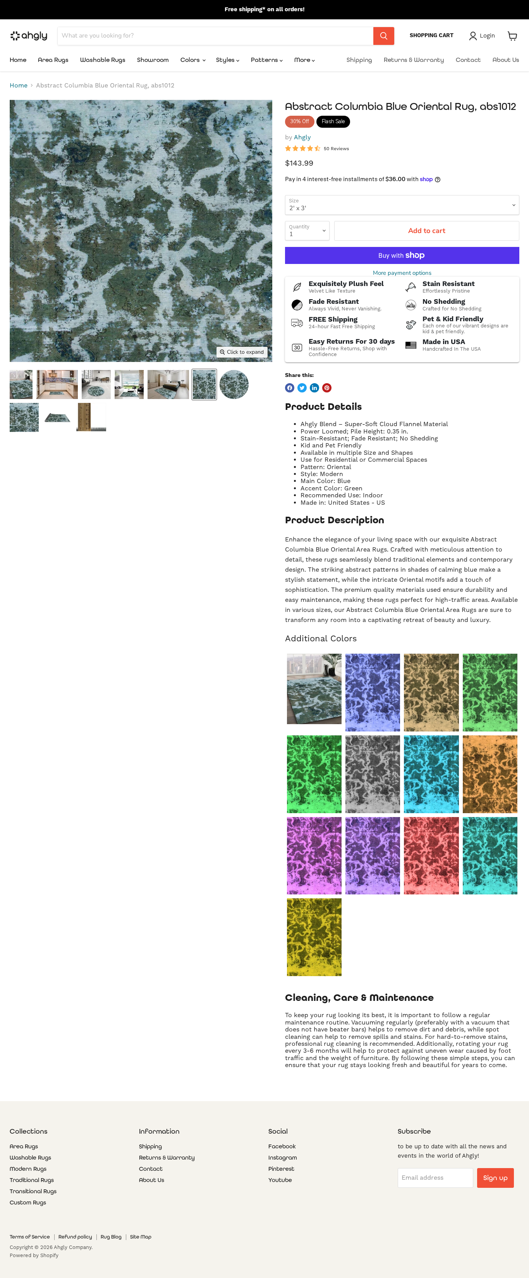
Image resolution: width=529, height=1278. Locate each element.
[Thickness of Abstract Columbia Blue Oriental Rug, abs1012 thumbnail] (91, 417)
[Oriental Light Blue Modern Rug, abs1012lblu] (431, 774)
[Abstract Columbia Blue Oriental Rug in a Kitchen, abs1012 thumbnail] (96, 384)
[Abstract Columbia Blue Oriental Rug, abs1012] (314, 689)
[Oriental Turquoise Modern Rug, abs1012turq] (490, 856)
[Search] (383, 36)
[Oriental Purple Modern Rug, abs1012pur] (373, 856)
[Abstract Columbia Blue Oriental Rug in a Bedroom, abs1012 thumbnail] (57, 384)
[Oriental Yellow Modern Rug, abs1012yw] (314, 937)
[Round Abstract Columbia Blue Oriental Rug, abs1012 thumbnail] (24, 417)
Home (18, 59)
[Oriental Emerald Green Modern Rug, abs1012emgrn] (490, 692)
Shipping (359, 59)
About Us (506, 59)
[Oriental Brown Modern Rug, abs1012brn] (431, 692)
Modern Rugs (28, 1168)
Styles (226, 59)
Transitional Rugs (33, 1191)
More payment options (402, 273)
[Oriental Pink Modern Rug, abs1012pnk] (314, 856)
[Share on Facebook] (289, 387)
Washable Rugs (102, 59)
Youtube (280, 1180)
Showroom (153, 59)
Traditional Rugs (32, 1180)
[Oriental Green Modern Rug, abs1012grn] (314, 774)
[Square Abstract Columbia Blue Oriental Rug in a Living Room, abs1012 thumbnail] (129, 384)
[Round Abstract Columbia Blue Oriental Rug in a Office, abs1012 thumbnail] (168, 384)
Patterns (265, 59)
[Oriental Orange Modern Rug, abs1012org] (490, 774)
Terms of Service (30, 1237)
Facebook (282, 1146)
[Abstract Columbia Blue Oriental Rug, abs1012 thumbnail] (204, 384)
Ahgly (302, 137)
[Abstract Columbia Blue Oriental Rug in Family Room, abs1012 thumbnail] (21, 384)
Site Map (140, 1237)
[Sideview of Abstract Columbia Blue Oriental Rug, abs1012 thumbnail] (57, 417)
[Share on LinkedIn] (314, 387)
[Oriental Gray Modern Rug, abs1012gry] (373, 774)
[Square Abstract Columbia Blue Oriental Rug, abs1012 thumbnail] (234, 384)
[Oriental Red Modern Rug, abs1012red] (431, 856)
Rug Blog (111, 1237)
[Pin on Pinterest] (326, 387)
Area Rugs (53, 59)
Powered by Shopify (34, 1255)
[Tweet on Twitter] (302, 387)
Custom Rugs (28, 1202)
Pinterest (281, 1168)
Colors (190, 59)
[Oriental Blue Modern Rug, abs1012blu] (373, 692)
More (303, 59)
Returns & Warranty (414, 59)
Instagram (282, 1157)
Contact (468, 59)
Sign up (495, 1177)
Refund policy (75, 1237)
